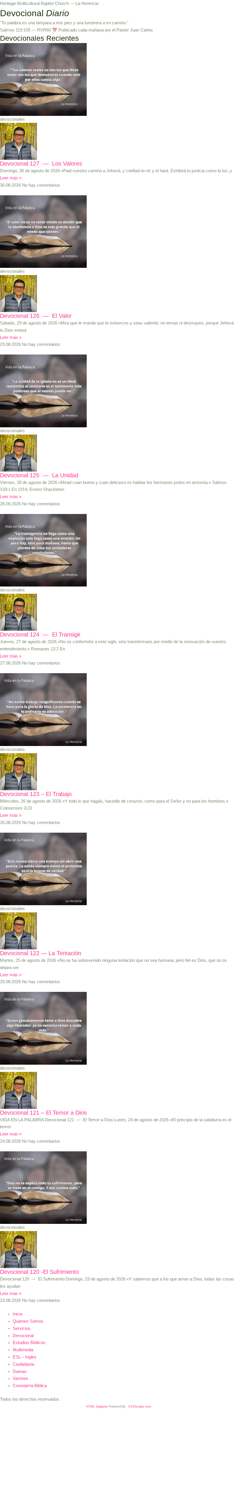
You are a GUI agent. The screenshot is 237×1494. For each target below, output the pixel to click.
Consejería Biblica (30, 1385)
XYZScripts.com (139, 1406)
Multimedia (23, 1350)
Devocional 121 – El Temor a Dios (43, 1112)
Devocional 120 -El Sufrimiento (39, 1272)
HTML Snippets (97, 1406)
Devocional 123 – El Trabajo (36, 794)
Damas (20, 1371)
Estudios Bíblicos (29, 1342)
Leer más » (10, 178)
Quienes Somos (28, 1321)
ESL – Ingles (24, 1357)
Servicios (21, 1328)
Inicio (18, 1314)
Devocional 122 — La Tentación (40, 953)
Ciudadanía (23, 1364)
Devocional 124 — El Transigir (40, 634)
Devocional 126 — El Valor (36, 316)
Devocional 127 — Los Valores (41, 163)
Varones (20, 1378)
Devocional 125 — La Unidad (39, 475)
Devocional (23, 1335)
